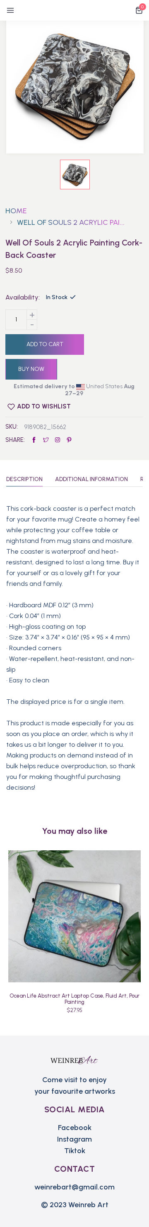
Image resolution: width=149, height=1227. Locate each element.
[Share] (57, 440)
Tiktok (74, 1150)
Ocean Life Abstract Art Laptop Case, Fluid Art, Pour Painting (74, 999)
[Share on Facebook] (34, 440)
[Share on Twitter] (46, 440)
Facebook (74, 1127)
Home (16, 210)
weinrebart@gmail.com (74, 1187)
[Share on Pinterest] (69, 440)
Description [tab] (24, 480)
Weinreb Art (88, 1204)
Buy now (31, 369)
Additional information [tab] (91, 480)
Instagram (74, 1139)
